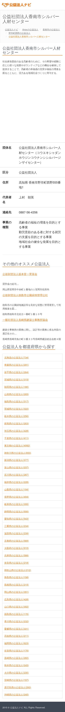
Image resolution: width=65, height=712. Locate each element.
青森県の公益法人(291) (16, 364)
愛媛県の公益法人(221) (16, 628)
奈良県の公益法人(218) (16, 562)
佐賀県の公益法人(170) (16, 650)
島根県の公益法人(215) (16, 584)
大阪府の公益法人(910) (16, 548)
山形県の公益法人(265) (16, 394)
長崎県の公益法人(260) (16, 658)
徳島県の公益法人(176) (16, 614)
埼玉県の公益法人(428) (16, 430)
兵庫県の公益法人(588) (16, 555)
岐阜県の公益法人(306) (16, 504)
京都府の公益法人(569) (16, 540)
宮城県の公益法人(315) (16, 379)
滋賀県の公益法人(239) (16, 533)
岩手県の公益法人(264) (16, 372)
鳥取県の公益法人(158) (16, 577)
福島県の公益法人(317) (16, 401)
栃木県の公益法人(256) (16, 416)
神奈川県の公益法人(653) (17, 452)
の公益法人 (30, 29)
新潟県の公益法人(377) (16, 460)
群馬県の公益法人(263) (16, 423)
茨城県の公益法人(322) (16, 408)
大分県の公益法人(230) (16, 672)
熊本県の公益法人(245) (16, 665)
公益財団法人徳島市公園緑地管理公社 (25, 295)
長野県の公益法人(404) (16, 496)
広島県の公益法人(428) (16, 599)
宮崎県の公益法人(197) (16, 680)
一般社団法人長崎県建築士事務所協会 (25, 320)
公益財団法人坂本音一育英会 (19, 274)
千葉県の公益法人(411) (16, 438)
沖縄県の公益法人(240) (16, 694)
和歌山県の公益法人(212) (17, 570)
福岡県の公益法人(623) (16, 643)
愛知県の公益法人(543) (16, 518)
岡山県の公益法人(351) (16, 592)
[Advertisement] (32, 109)
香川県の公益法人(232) (16, 621)
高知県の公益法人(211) (16, 636)
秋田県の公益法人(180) (16, 386)
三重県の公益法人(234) (16, 526)
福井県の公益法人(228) (16, 482)
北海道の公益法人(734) (16, 357)
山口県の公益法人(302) (16, 606)
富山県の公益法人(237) (16, 467)
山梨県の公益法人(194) (16, 489)
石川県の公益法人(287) (16, 474)
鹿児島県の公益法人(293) (17, 687)
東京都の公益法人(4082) (17, 445)
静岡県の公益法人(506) (16, 511)
